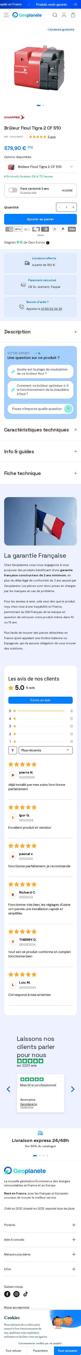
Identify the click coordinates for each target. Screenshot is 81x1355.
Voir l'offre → (24, 689)
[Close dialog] (73, 645)
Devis (57, 689)
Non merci (40, 701)
